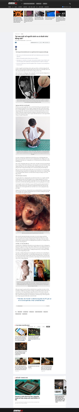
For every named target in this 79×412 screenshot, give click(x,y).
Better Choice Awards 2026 (29, 3)
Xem (48, 326)
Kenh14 (18, 0)
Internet (20, 6)
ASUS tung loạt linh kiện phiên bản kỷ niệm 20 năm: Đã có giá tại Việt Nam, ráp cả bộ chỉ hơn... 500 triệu (60, 399)
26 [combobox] (34, 326)
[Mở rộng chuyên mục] (70, 7)
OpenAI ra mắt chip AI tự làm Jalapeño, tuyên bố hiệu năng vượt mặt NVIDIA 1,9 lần (27, 398)
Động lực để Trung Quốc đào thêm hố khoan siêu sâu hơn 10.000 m (27, 58)
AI (12, 6)
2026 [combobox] (43, 326)
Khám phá (25, 6)
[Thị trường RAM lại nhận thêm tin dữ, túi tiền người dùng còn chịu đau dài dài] (39, 14)
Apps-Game (41, 6)
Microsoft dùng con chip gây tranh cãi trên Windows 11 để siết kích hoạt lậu (50, 18)
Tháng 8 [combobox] (38, 326)
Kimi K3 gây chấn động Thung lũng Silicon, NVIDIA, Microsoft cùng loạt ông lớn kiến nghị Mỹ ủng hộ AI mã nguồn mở (60, 19)
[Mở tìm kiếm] (70, 3)
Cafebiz (21, 0)
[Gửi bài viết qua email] (16, 42)
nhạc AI (45, 3)
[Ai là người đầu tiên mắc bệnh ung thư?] (34, 361)
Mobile (9, 6)
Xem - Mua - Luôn (32, 6)
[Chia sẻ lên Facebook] (16, 47)
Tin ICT (16, 6)
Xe (36, 6)
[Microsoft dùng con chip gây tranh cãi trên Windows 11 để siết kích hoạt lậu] (50, 14)
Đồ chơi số (47, 6)
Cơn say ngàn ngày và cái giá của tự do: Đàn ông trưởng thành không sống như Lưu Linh (34, 338)
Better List (39, 3)
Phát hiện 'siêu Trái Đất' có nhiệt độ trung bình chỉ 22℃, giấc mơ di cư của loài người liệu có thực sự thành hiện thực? (34, 299)
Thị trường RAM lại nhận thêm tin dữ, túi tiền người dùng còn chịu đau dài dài (39, 18)
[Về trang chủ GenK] (13, 3)
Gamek (14, 0)
